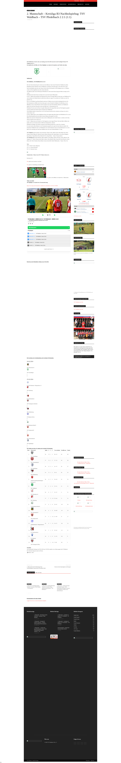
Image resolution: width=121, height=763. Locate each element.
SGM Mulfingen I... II (85, 212)
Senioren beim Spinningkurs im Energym (62, 566)
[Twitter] (91, 1)
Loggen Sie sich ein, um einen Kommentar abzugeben (36, 600)
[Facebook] (87, 1)
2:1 (93, 171)
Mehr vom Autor (39, 572)
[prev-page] (27, 593)
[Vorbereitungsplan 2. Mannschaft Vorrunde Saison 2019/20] (53, 629)
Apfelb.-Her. (79, 199)
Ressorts (56, 4)
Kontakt (87, 4)
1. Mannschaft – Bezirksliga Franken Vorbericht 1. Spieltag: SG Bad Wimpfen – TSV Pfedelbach (34, 587)
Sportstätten (63, 4)
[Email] (44, 24)
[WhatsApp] (41, 24)
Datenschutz (77, 0)
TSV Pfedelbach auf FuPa (78, 302)
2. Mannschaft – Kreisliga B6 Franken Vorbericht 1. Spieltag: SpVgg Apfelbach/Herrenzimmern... (40, 622)
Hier (28, 161)
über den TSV (80, 4)
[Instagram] (89, 1)
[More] (50, 24)
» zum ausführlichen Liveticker (84, 189)
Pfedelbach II (89, 199)
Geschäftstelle (72, 4)
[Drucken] (47, 24)
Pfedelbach (78, 172)
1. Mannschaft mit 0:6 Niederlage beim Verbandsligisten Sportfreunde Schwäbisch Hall (36, 567)
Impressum (82, 0)
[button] (92, 4)
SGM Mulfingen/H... (84, 209)
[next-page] (29, 593)
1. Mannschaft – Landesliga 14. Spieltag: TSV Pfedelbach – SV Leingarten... (63, 616)
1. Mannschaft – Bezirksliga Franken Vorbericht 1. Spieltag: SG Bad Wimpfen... (40, 616)
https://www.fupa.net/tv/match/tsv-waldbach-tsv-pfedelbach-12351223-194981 (42, 185)
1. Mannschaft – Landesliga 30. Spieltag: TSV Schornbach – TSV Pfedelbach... (64, 622)
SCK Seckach (83, 172)
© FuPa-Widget (92, 214)
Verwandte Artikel (31, 572)
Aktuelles (31, 8)
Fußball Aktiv (36, 8)
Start (27, 8)
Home (50, 4)
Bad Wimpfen (79, 184)
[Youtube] (93, 1)
